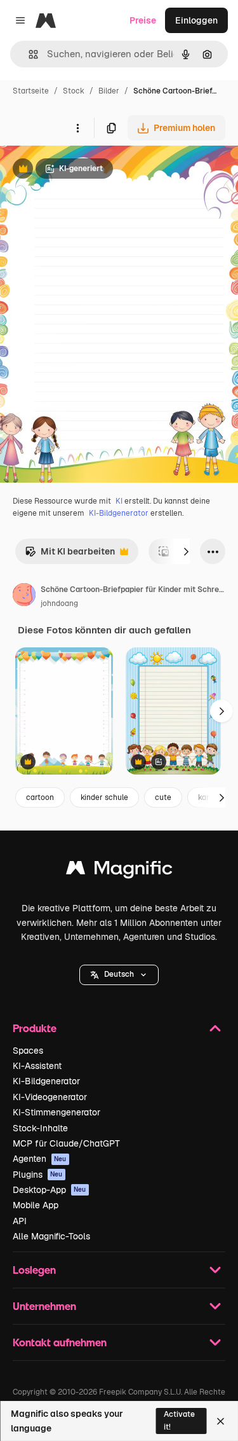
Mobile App (35, 1205)
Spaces (28, 1050)
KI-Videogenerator (50, 1097)
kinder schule (104, 797)
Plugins (38, 1174)
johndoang (59, 603)
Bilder (108, 91)
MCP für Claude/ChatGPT (66, 1143)
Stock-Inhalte (40, 1128)
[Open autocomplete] (28, 54)
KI (119, 501)
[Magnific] (119, 871)
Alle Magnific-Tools (51, 1236)
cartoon (40, 797)
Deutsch (119, 974)
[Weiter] (186, 551)
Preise (142, 20)
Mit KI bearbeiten (70, 555)
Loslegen (34, 1269)
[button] (119, 975)
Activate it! (179, 1420)
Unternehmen (44, 1306)
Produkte (34, 1028)
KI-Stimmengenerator (56, 1112)
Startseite (31, 91)
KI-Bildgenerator (119, 513)
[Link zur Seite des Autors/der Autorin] (24, 596)
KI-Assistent (37, 1066)
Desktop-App (49, 1190)
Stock (73, 91)
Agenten (40, 1158)
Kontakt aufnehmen (60, 1342)
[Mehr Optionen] (77, 128)
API (20, 1221)
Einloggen (196, 20)
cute (163, 797)
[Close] (220, 1421)
